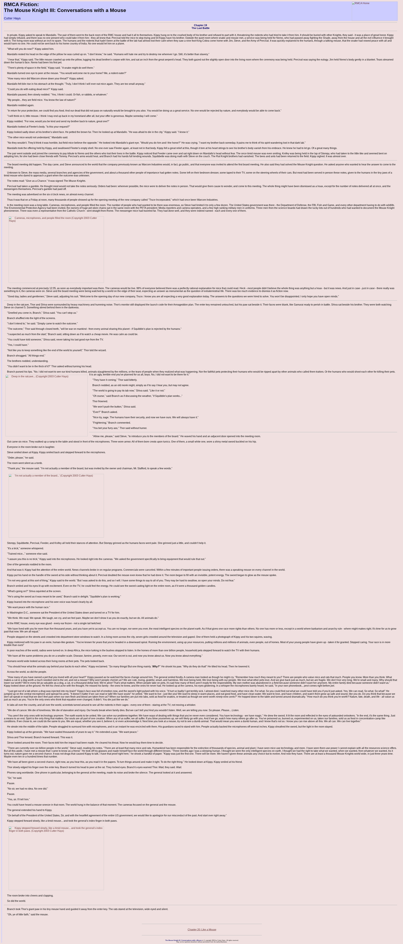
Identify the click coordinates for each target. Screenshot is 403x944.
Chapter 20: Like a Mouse (202, 929)
